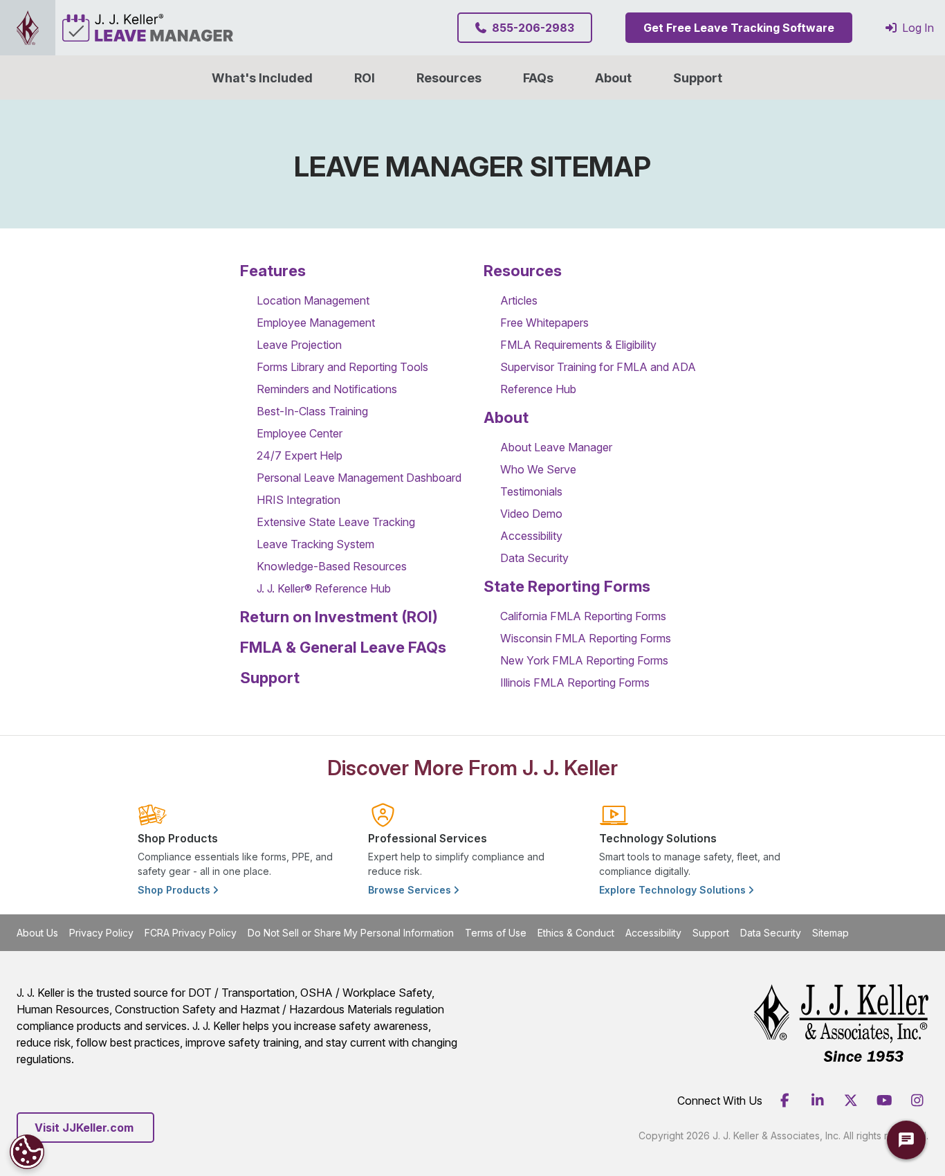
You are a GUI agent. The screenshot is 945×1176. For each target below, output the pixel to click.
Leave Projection (299, 345)
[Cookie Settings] (27, 1151)
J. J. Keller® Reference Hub (324, 588)
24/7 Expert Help (299, 455)
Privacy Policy (101, 933)
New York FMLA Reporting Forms (584, 660)
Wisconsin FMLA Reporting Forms (585, 638)
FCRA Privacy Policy (191, 933)
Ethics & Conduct (576, 933)
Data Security (534, 558)
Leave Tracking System (315, 544)
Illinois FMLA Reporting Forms (575, 682)
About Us (37, 933)
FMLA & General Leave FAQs (343, 647)
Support (697, 78)
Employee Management (316, 322)
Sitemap (830, 933)
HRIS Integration (298, 500)
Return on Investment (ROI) (339, 617)
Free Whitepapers (544, 322)
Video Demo (531, 514)
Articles (519, 300)
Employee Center (299, 433)
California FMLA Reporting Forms (583, 616)
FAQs (538, 78)
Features (273, 271)
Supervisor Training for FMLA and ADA (598, 367)
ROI (364, 78)
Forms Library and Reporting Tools (342, 367)
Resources (448, 78)
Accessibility (531, 536)
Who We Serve (538, 469)
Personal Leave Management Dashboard (359, 478)
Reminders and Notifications (327, 389)
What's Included (262, 78)
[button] (613, 77)
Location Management (313, 300)
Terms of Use (495, 933)
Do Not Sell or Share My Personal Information (351, 933)
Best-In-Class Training (312, 411)
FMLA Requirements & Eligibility (578, 345)
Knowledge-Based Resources (332, 566)
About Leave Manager (556, 447)
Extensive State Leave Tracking (336, 522)
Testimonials (531, 491)
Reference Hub (538, 389)
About (506, 417)
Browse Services (411, 890)
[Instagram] (917, 1100)
